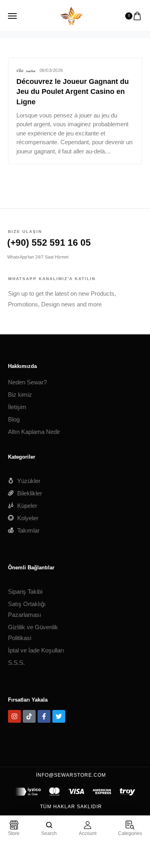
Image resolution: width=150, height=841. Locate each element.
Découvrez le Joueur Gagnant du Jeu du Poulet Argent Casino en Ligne (72, 91)
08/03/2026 (51, 70)
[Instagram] (14, 716)
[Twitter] (58, 716)
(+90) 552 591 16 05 (49, 242)
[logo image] (72, 15)
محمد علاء (26, 70)
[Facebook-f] (44, 716)
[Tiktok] (29, 716)
